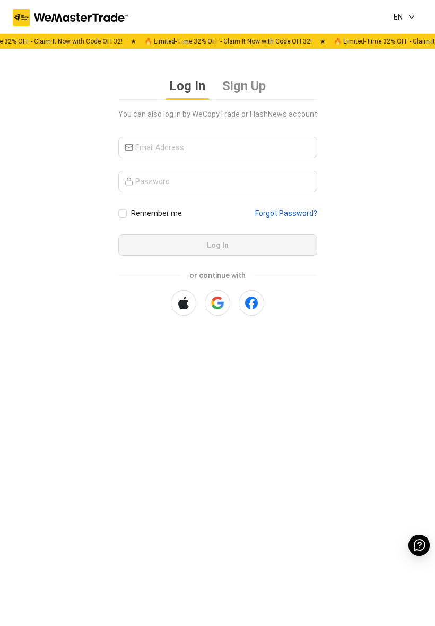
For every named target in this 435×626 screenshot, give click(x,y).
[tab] (187, 87)
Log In (187, 86)
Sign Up (244, 86)
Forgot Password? (286, 213)
